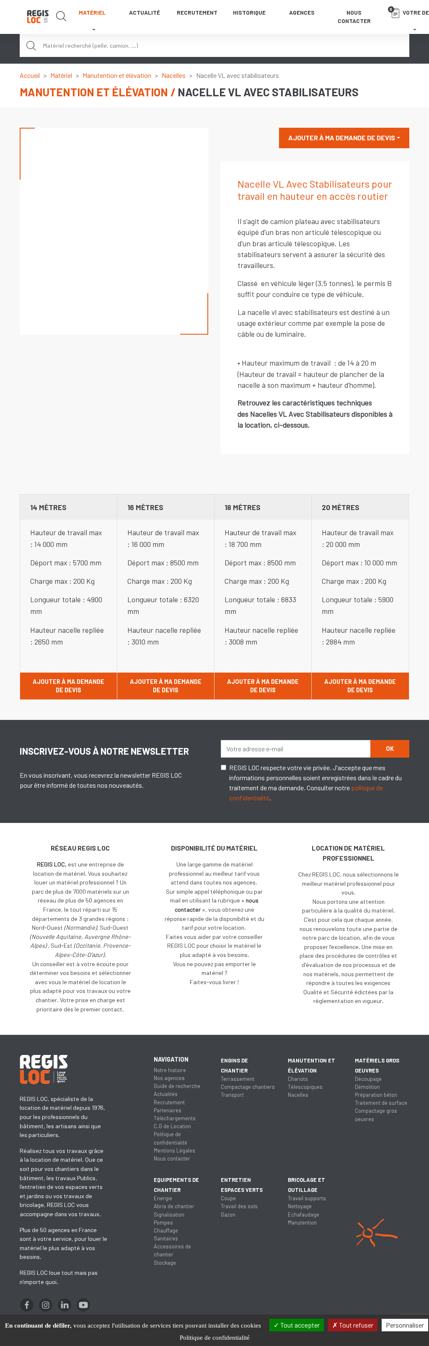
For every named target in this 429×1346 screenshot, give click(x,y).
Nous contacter (354, 16)
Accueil (30, 75)
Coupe (228, 1198)
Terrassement (237, 1078)
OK (390, 748)
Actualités (166, 1094)
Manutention (302, 1222)
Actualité (144, 12)
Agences (302, 12)
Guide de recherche (177, 1086)
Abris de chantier (174, 1206)
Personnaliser (405, 1325)
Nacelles (174, 75)
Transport (232, 1094)
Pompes (163, 1222)
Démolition (367, 1086)
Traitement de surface (381, 1102)
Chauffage (166, 1230)
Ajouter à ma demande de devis (341, 138)
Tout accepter (299, 1325)
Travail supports (307, 1198)
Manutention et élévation (117, 75)
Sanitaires (166, 1238)
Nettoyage (300, 1206)
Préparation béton (376, 1094)
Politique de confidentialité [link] (215, 1337)
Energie (163, 1198)
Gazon (228, 1214)
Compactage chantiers (248, 1086)
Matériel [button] (92, 12)
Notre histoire (170, 1070)
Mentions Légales (174, 1150)
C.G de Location (172, 1126)
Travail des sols (239, 1206)
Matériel (61, 75)
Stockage (165, 1262)
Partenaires (167, 1110)
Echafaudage (303, 1214)
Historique (249, 12)
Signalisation (169, 1214)
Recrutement (197, 12)
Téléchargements (175, 1118)
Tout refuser (355, 1325)
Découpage (368, 1078)
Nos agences (169, 1078)
